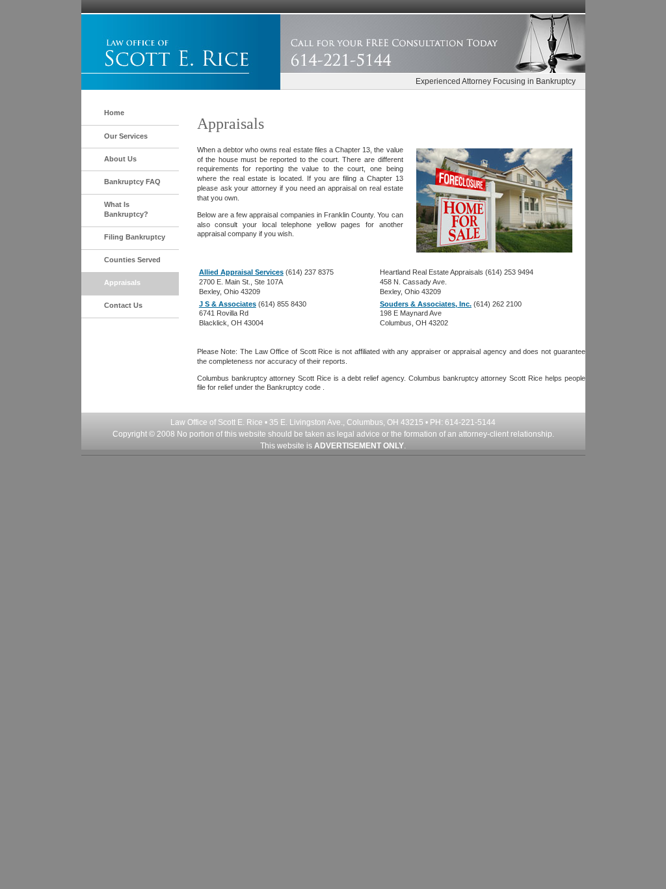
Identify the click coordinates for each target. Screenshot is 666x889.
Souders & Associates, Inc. (426, 304)
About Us (120, 159)
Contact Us (123, 305)
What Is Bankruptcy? (126, 209)
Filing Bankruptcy (134, 237)
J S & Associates (227, 304)
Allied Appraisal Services (241, 272)
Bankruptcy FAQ (132, 181)
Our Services (126, 136)
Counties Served (132, 260)
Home (114, 112)
